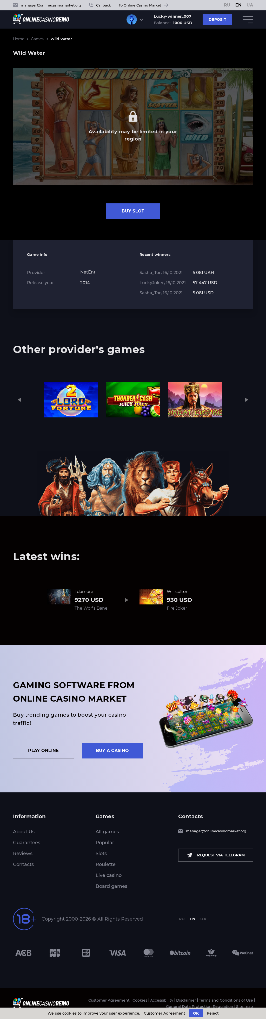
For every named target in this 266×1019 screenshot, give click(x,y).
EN (238, 5)
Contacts (23, 864)
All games (107, 832)
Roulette (106, 864)
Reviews (22, 853)
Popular (105, 842)
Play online (43, 750)
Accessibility (161, 1000)
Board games (111, 886)
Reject (213, 1013)
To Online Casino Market (140, 5)
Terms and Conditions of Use (226, 1000)
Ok (196, 1013)
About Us (24, 832)
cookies (69, 1013)
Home (18, 39)
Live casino (109, 875)
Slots (101, 853)
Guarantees (26, 842)
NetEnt (88, 272)
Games (37, 39)
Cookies (139, 1000)
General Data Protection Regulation (199, 1006)
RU (227, 5)
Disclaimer (186, 1000)
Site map (244, 1006)
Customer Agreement (109, 1000)
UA (250, 5)
